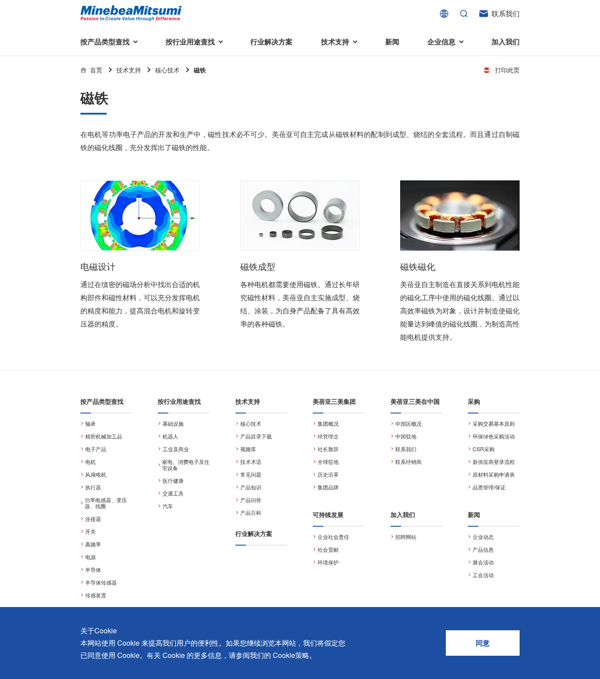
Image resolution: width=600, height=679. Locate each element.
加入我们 (506, 41)
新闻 (392, 41)
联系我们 (506, 13)
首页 (96, 69)
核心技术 (167, 69)
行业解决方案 (271, 41)
